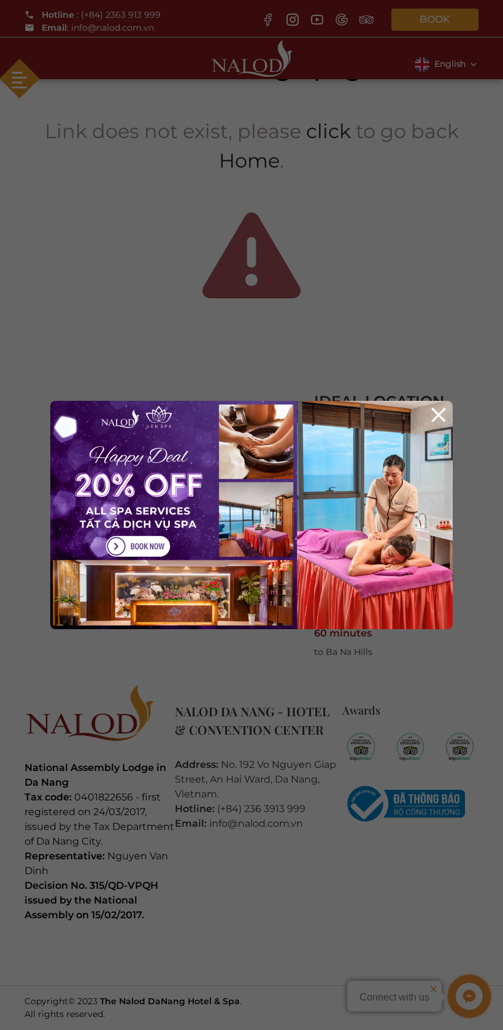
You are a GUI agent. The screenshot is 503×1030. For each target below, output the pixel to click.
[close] (438, 415)
